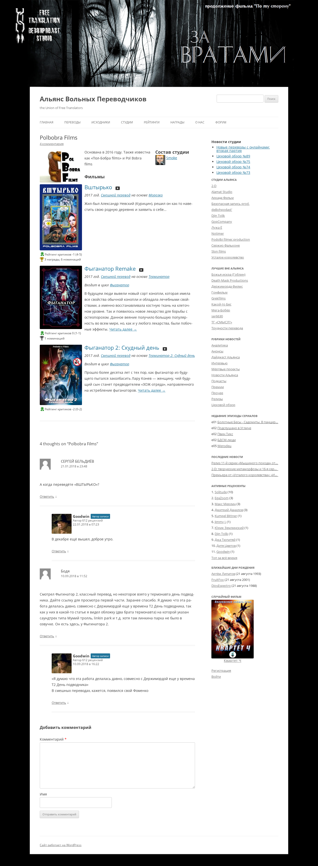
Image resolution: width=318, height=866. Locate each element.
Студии (127, 122)
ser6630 (217, 316)
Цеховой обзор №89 (233, 156)
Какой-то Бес (221, 304)
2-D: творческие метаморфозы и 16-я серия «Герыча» (252, 469)
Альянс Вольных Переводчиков (93, 98)
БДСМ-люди (226, 440)
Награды (177, 122)
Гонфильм (219, 292)
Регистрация (221, 670)
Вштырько (98, 187)
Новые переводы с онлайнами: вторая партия (243, 149)
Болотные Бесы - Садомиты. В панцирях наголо (254, 422)
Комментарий (53, 739)
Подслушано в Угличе (234, 428)
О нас (199, 122)
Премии (217, 387)
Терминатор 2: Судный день (172, 355)
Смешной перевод (115, 195)
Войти (216, 676)
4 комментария (52, 144)
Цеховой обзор (223, 405)
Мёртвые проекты (225, 369)
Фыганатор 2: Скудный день (121, 347)
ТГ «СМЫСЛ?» (221, 322)
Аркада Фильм (222, 197)
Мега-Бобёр (220, 310)
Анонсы (217, 351)
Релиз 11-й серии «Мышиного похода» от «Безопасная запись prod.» (264, 463)
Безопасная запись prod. (230, 203)
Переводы (72, 122)
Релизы (217, 399)
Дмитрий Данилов (229, 510)
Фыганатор (119, 285)
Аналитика (219, 345)
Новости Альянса (224, 375)
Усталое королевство (227, 257)
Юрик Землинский (229, 528)
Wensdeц (224, 446)
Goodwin (81, 516)
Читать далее (123, 329)
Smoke (171, 157)
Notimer (217, 233)
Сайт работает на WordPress (60, 845)
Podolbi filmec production (230, 239)
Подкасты (218, 381)
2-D (213, 186)
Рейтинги (151, 122)
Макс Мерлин (225, 504)
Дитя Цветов (226, 545)
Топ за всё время (224, 558)
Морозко (156, 195)
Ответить (47, 496)
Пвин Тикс (225, 434)
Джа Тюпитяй (225, 539)
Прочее (217, 393)
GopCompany (221, 221)
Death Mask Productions (229, 280)
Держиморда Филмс (227, 286)
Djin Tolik (218, 215)
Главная (46, 122)
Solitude (221, 492)
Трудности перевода (227, 328)
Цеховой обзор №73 (233, 172)
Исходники (100, 122)
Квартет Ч (232, 660)
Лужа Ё (216, 227)
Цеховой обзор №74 (233, 167)
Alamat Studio (221, 191)
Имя (43, 794)
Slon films (218, 251)
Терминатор (159, 276)
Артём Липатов (223, 573)
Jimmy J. (220, 522)
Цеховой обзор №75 (233, 161)
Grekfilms (218, 298)
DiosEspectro (221, 585)
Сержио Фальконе (225, 245)
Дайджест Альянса (225, 357)
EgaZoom (222, 498)
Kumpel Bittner (226, 516)
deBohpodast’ (221, 209)
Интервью (219, 363)
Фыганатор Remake (110, 268)
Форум (220, 122)
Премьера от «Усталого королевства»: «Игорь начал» (252, 475)
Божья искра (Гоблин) (228, 274)
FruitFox (217, 579)
